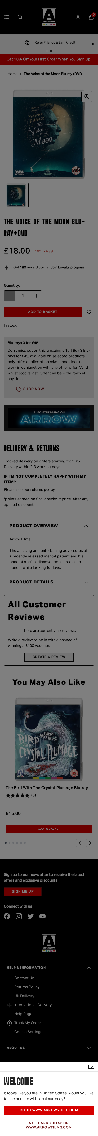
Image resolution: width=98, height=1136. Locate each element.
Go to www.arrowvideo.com (49, 1110)
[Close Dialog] (91, 1067)
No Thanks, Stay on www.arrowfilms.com (49, 1125)
